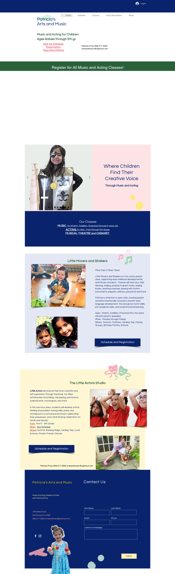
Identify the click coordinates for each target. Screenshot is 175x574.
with (34, 498)
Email (86, 518)
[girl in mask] (52, 207)
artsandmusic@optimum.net (95, 48)
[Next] (89, 177)
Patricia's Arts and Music (52, 21)
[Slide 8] (68, 207)
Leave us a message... (93, 528)
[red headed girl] (48, 207)
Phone (114, 518)
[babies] (60, 207)
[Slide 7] (65, 207)
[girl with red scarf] (57, 207)
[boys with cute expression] (55, 207)
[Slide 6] (63, 207)
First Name (89, 508)
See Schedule (43, 427)
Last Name (116, 508)
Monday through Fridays (114, 319)
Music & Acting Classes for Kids (45, 495)
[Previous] (27, 177)
